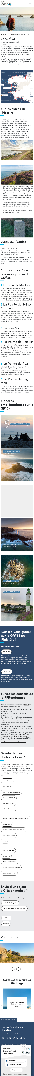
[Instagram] (14, 1038)
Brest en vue (6, 856)
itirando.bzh (6, 671)
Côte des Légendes (8, 850)
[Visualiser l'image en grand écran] (17, 150)
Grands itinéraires (14, 34)
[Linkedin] (17, 1038)
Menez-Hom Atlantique (9, 861)
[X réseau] (7, 1038)
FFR (28, 658)
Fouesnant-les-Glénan (9, 873)
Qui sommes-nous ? (7, 1044)
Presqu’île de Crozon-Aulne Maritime (13, 829)
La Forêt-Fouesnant (8, 809)
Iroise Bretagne (7, 824)
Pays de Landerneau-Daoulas (11, 792)
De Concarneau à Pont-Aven (11, 867)
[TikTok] (24, 1038)
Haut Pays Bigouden (9, 835)
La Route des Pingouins (10, 903)
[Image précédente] (14, 969)
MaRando (6, 651)
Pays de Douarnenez (9, 797)
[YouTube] (10, 1038)
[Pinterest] (21, 1038)
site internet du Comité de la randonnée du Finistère (15, 736)
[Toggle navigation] (30, 3)
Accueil (3, 34)
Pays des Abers (7, 786)
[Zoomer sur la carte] (29, 74)
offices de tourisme (9, 764)
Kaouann (6, 923)
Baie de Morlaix (7, 781)
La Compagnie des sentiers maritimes (14, 908)
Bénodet (5, 841)
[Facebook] (3, 1038)
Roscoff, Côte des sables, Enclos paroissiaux (16, 818)
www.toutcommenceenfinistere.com (13, 742)
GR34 (26, 705)
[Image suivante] (20, 969)
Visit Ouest (6, 918)
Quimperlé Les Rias (8, 803)
